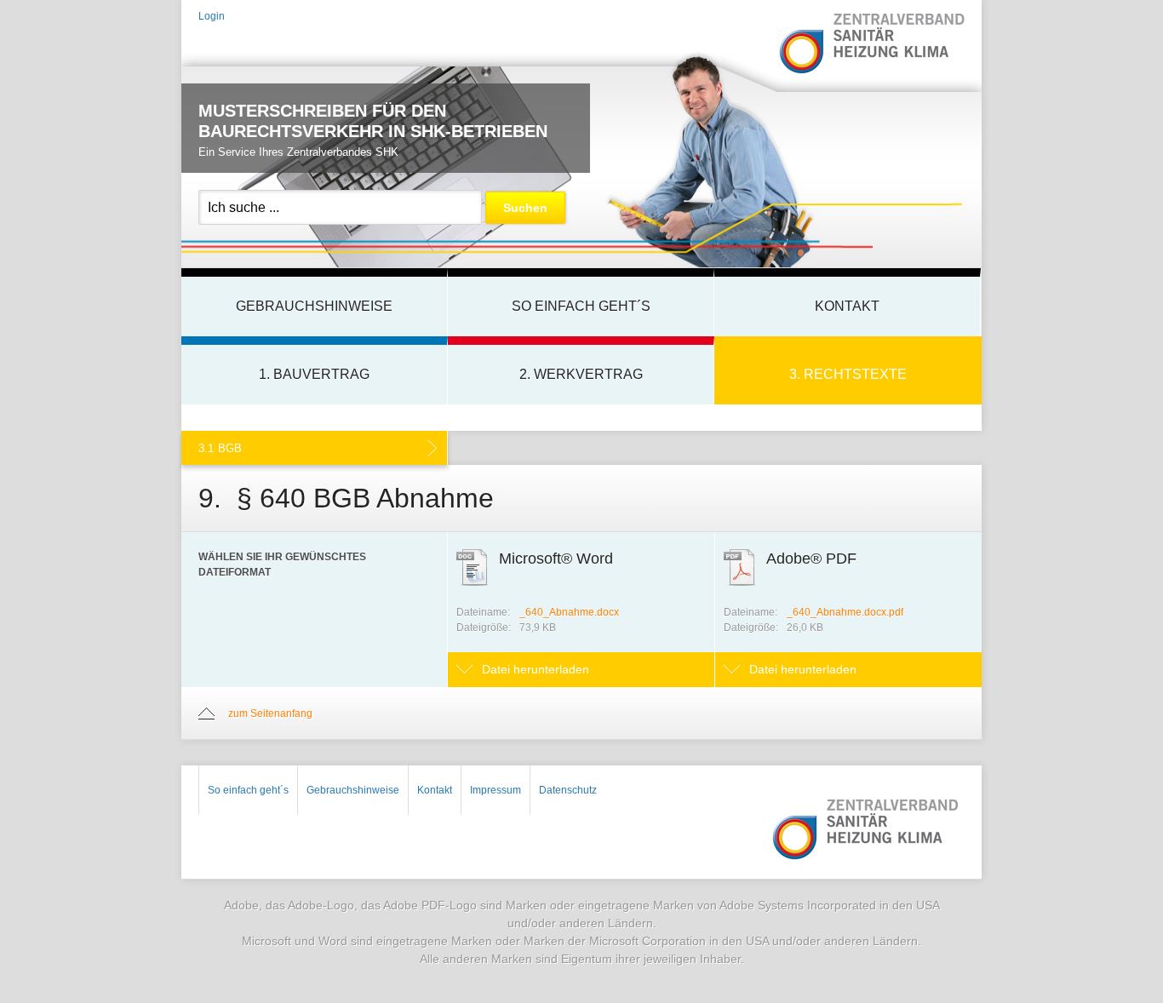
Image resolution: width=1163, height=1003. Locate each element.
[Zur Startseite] (871, 45)
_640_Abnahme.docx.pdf (845, 612)
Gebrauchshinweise (314, 306)
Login (211, 16)
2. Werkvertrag (581, 374)
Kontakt (847, 306)
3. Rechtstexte (848, 374)
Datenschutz (568, 790)
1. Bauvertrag (314, 374)
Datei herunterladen (535, 669)
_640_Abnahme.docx (569, 612)
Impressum (495, 790)
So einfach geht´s (581, 306)
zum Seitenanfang (270, 713)
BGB (220, 448)
